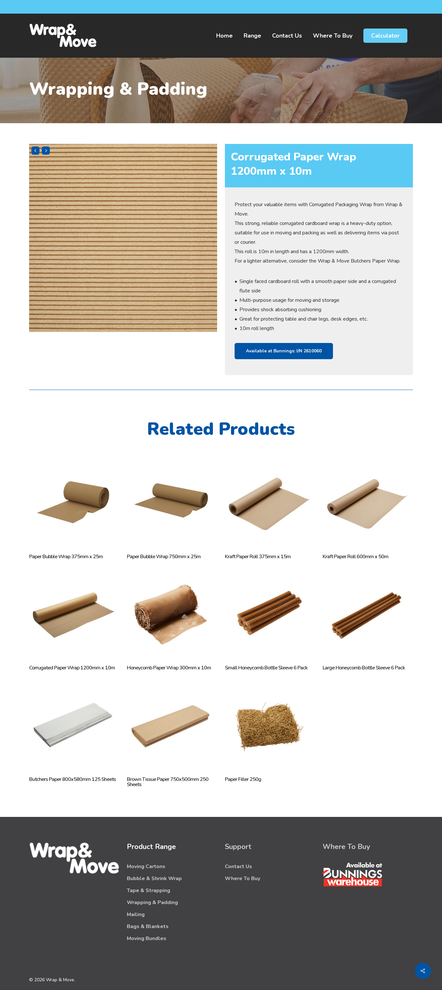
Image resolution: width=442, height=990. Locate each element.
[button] (284, 351)
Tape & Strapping (148, 890)
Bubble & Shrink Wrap (154, 878)
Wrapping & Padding (152, 902)
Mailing (136, 914)
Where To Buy (242, 878)
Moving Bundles (146, 938)
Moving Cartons (146, 866)
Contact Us (238, 866)
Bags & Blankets (148, 926)
